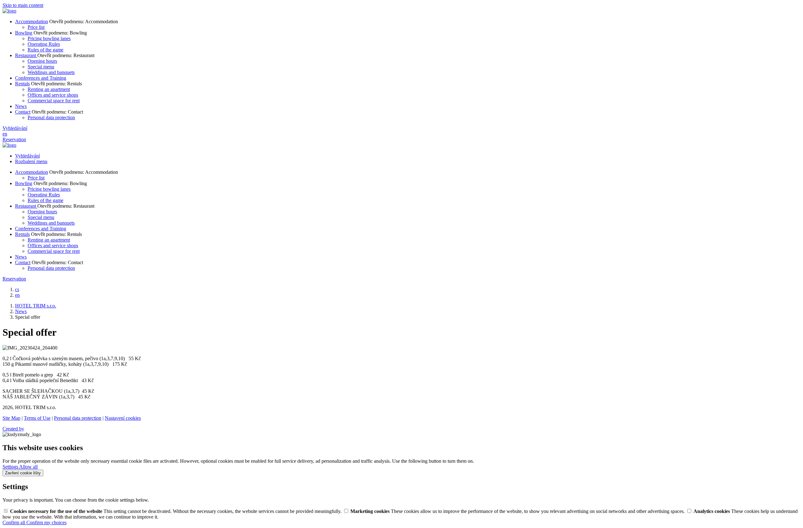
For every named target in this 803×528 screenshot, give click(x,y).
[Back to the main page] (9, 10)
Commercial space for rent (54, 100)
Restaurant (26, 55)
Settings (11, 466)
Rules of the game (45, 49)
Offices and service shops (53, 95)
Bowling (23, 32)
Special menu (41, 66)
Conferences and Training (40, 78)
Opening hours (42, 61)
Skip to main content (23, 5)
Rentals (22, 83)
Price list (36, 27)
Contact (22, 112)
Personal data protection (51, 117)
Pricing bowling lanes (49, 38)
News (21, 106)
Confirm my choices (46, 522)
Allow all (28, 466)
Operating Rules (44, 44)
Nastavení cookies (123, 418)
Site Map (11, 418)
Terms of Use (37, 418)
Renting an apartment (49, 89)
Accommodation (31, 21)
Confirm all (14, 522)
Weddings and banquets (51, 72)
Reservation (14, 139)
